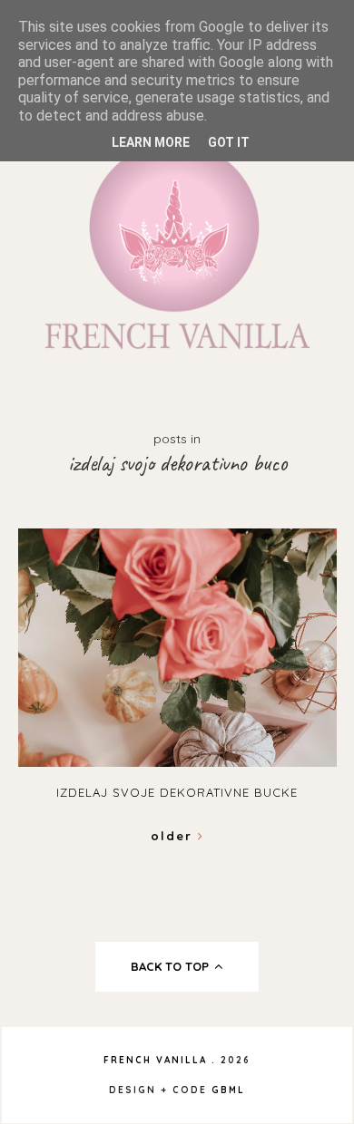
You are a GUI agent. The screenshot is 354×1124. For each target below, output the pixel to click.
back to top (171, 966)
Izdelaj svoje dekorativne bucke (177, 792)
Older (174, 835)
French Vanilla (155, 1060)
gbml (228, 1090)
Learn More (151, 142)
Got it (229, 142)
